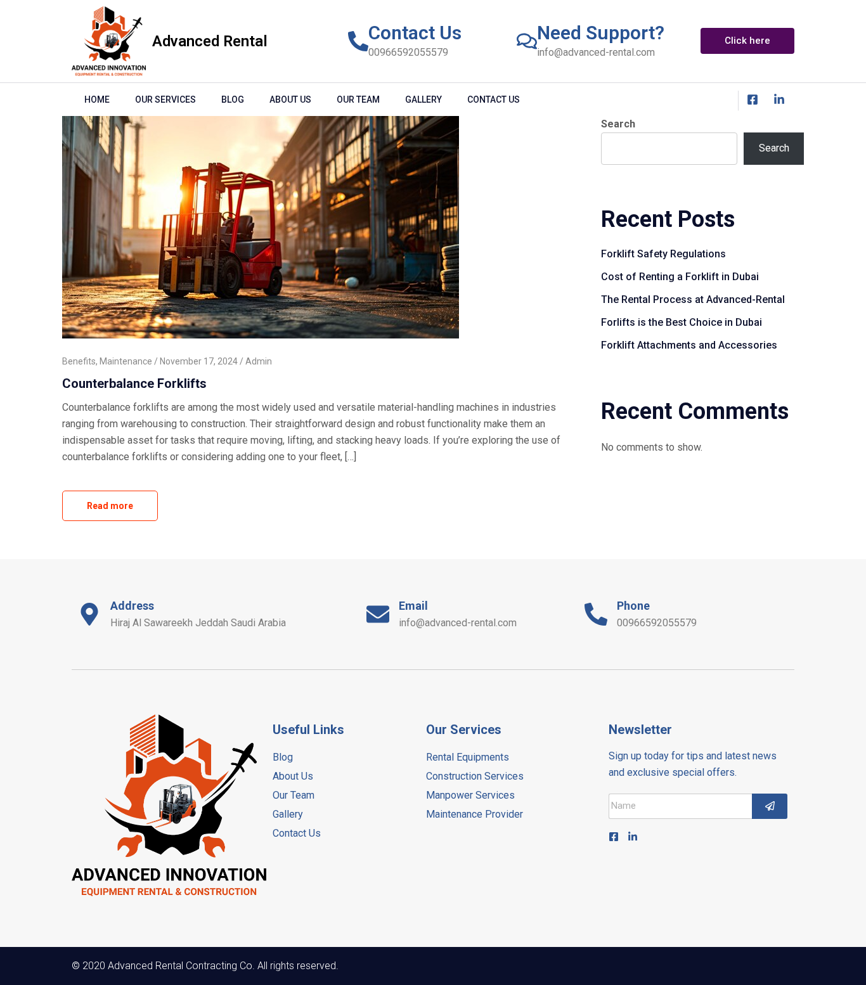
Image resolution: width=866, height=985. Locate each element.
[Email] (377, 614)
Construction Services (475, 776)
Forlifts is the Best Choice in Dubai (681, 322)
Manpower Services (470, 795)
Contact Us (415, 33)
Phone (633, 605)
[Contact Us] (358, 41)
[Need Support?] (527, 41)
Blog (232, 99)
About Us (290, 99)
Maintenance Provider (474, 814)
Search (618, 124)
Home (97, 99)
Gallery (423, 99)
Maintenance (126, 361)
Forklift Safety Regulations (663, 254)
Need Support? (600, 33)
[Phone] (596, 614)
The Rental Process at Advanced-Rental (693, 299)
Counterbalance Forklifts (134, 383)
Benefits (79, 361)
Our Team (358, 99)
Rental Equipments (467, 757)
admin (258, 361)
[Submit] (769, 806)
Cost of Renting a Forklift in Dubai (680, 277)
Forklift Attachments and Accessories (689, 345)
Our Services (165, 99)
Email (413, 605)
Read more (110, 506)
